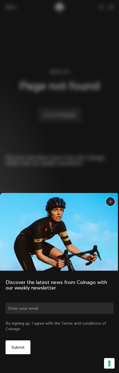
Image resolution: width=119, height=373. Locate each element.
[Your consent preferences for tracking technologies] (109, 363)
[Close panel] (110, 201)
